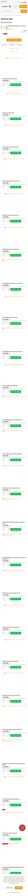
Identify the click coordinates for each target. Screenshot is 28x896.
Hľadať (24, 11)
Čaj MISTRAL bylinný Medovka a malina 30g (12, 453)
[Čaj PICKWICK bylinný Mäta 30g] (14, 820)
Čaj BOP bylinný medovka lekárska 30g (11, 593)
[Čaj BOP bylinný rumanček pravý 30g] (14, 134)
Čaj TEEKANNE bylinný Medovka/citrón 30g (12, 419)
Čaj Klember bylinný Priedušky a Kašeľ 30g (12, 729)
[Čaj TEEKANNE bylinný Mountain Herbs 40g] (14, 338)
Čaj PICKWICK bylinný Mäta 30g (9, 833)
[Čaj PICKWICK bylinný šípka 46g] (14, 66)
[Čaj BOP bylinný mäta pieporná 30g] (14, 202)
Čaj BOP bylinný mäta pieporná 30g (10, 215)
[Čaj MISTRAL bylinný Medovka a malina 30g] (14, 441)
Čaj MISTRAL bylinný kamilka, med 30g (11, 488)
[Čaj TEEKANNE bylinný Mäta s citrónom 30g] (14, 270)
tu (19, 892)
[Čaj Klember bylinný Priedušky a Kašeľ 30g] (14, 716)
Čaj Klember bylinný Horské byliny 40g (11, 695)
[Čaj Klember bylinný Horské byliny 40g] (14, 682)
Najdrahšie (19, 45)
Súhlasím (18, 887)
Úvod (2, 15)
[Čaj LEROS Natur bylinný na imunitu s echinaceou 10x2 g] (14, 509)
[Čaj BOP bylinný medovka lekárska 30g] (14, 580)
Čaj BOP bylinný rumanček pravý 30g (10, 147)
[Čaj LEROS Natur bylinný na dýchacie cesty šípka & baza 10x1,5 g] (14, 544)
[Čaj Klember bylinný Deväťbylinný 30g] (14, 614)
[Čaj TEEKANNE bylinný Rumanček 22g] (14, 786)
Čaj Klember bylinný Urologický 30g (10, 661)
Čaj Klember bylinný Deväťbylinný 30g (11, 627)
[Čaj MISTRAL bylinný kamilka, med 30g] (14, 475)
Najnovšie (4, 45)
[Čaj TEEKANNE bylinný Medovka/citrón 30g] (14, 407)
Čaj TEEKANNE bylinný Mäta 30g (9, 317)
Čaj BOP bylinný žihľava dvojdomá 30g (11, 181)
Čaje (13, 15)
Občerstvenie (7, 15)
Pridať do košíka (15, 84)
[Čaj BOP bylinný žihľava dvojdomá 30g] (14, 168)
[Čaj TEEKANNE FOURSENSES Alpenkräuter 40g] (14, 854)
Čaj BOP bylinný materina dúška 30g (10, 249)
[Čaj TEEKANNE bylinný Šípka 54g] (14, 372)
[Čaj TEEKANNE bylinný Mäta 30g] (14, 304)
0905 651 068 (4, 1)
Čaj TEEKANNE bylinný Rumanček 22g (10, 799)
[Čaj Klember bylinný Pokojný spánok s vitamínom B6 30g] (14, 750)
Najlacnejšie (12, 45)
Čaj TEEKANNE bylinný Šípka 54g (9, 385)
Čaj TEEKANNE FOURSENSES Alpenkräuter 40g (16, 26)
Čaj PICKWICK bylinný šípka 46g (9, 78)
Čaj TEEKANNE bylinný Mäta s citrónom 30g (12, 283)
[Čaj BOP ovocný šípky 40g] (14, 100)
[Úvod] (6, 6)
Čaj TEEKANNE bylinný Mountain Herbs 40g (12, 351)
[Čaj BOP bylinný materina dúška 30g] (14, 236)
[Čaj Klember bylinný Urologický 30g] (14, 648)
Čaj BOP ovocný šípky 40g (8, 112)
